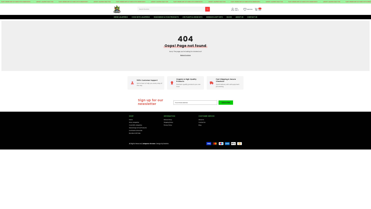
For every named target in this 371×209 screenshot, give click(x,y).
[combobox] (171, 9)
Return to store (185, 55)
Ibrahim (166, 144)
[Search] (173, 9)
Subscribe (226, 102)
